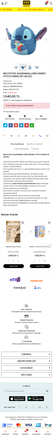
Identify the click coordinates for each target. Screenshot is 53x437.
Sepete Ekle (14, 266)
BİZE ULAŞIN (26, 374)
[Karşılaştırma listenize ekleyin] (26, 135)
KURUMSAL (26, 354)
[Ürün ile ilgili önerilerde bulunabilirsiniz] (48, 135)
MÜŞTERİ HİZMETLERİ (27, 361)
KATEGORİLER (26, 368)
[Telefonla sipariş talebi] (41, 135)
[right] (50, 245)
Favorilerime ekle (12, 111)
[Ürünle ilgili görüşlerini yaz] (19, 135)
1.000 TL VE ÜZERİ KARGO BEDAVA (31, 9)
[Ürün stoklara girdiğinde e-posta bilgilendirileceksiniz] (34, 135)
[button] (6, 39)
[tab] (17, 144)
